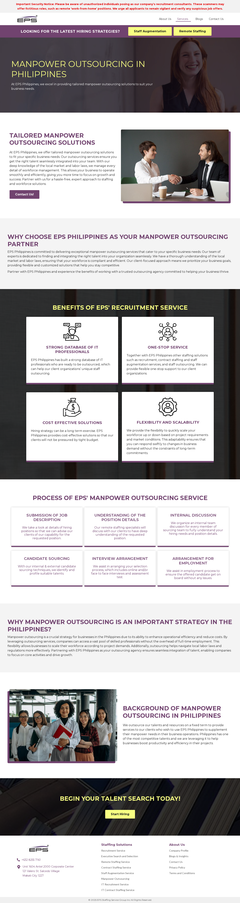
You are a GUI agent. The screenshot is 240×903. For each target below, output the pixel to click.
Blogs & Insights (178, 856)
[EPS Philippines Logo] (39, 848)
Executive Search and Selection (119, 856)
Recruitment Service (113, 850)
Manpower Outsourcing (115, 878)
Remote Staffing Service (115, 861)
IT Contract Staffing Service (117, 890)
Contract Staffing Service (116, 867)
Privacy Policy (177, 867)
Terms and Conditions (182, 873)
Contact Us (176, 861)
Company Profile (178, 850)
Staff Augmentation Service (117, 873)
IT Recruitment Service (115, 884)
